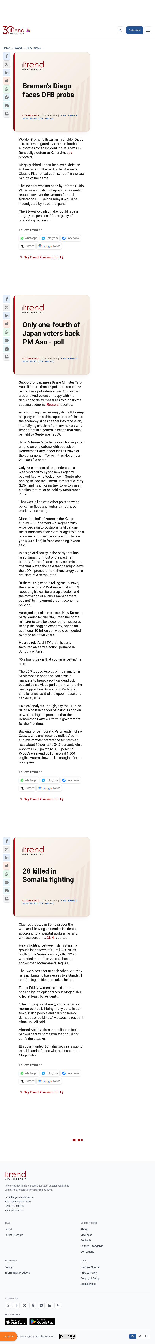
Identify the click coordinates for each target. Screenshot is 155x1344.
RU (146, 1336)
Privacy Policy (89, 1272)
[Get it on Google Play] (42, 1321)
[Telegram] (41, 1305)
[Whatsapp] (8, 1305)
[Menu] (148, 30)
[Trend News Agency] (15, 1175)
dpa (69, 153)
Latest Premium (14, 1234)
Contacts (86, 1240)
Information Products (17, 1272)
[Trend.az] (17, 30)
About (84, 1229)
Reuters (53, 404)
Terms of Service (90, 1267)
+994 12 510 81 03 (14, 1205)
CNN (50, 938)
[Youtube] (32, 1305)
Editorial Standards (92, 1246)
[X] (24, 1305)
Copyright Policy (90, 1278)
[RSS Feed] (57, 1305)
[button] (6, 56)
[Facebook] (16, 1305)
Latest (8, 1229)
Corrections (87, 1251)
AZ (139, 1336)
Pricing (9, 1267)
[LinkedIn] (49, 1305)
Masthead (86, 1234)
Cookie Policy (88, 1283)
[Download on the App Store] (16, 1321)
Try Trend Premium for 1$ (43, 257)
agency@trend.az (14, 1210)
